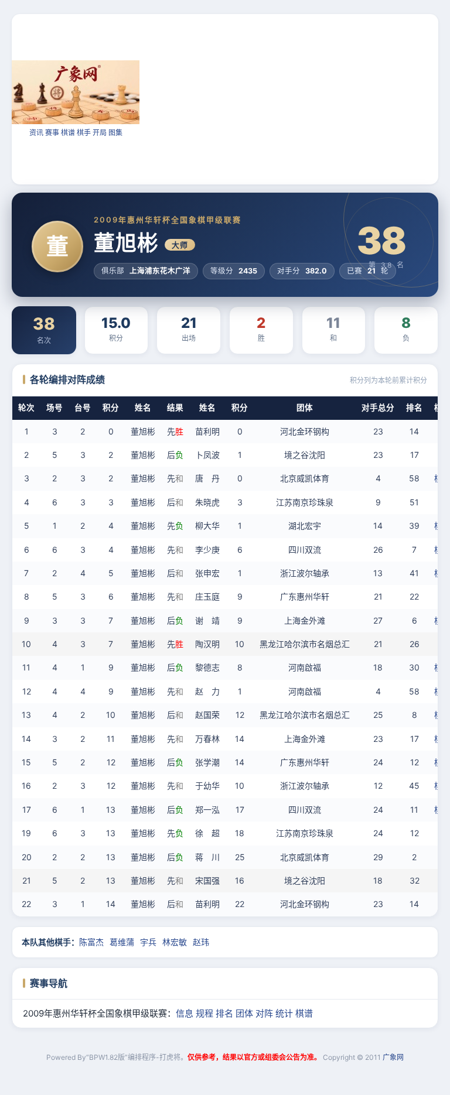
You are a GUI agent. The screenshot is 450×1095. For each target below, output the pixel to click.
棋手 (84, 132)
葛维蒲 (122, 942)
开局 (100, 132)
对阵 (264, 1013)
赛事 (52, 132)
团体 (244, 1013)
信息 (184, 1013)
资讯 (36, 132)
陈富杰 (91, 942)
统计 (284, 1013)
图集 (115, 132)
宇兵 (148, 942)
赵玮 (201, 942)
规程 (204, 1013)
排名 (224, 1013)
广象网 (393, 1057)
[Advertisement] (294, 98)
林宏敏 (174, 942)
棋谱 (68, 132)
